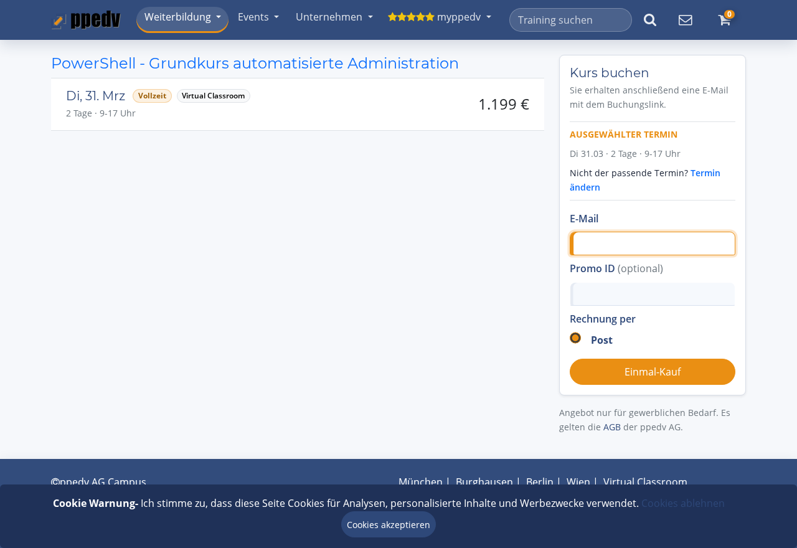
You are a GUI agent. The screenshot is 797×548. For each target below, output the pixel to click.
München (420, 482)
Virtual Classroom (645, 482)
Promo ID (616, 268)
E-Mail (584, 218)
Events (253, 17)
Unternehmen (329, 17)
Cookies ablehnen (683, 503)
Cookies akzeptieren (388, 525)
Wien (578, 482)
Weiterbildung (177, 17)
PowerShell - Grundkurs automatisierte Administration (255, 63)
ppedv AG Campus (103, 482)
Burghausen (484, 482)
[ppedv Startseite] (86, 20)
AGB (612, 427)
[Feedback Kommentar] (685, 20)
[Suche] (650, 20)
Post (602, 340)
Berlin (540, 482)
